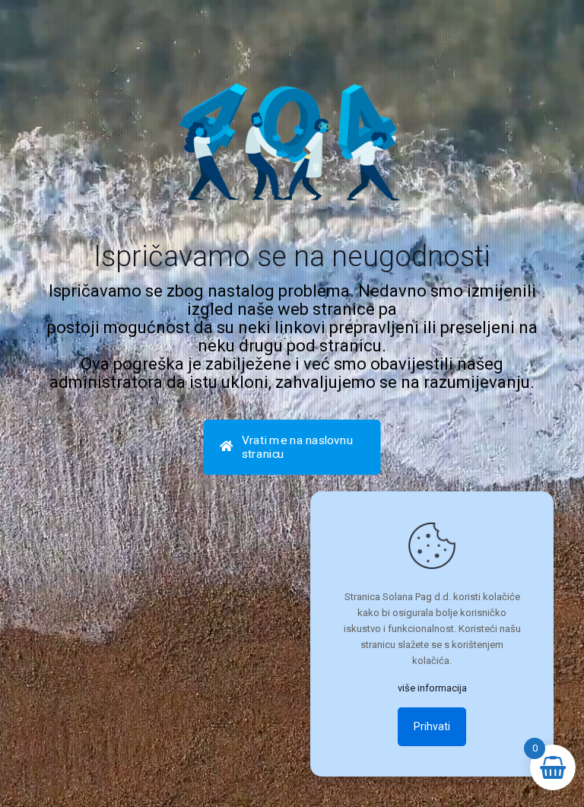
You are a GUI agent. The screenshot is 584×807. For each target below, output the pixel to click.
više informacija (432, 688)
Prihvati (432, 726)
